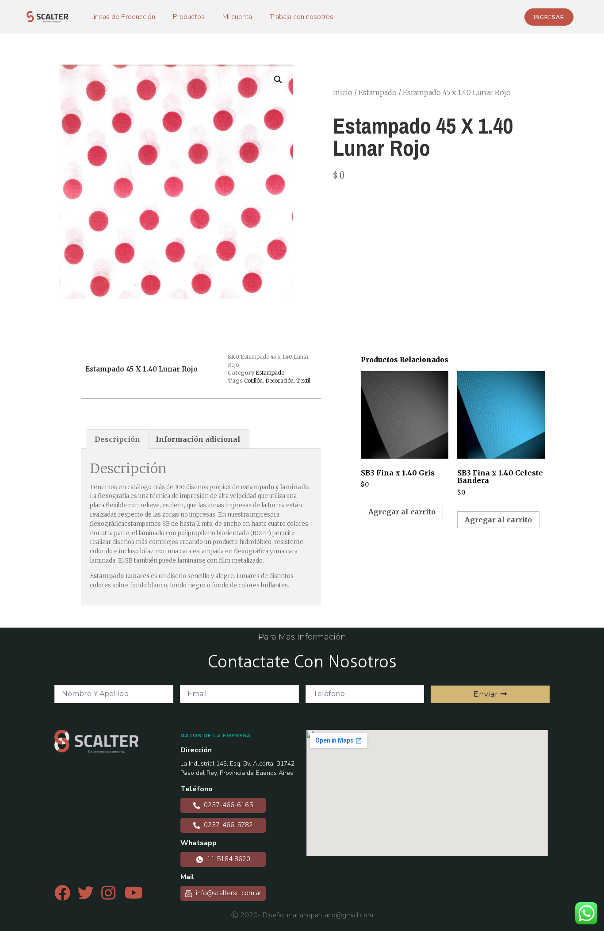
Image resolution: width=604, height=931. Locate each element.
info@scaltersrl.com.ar (227, 893)
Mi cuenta (237, 17)
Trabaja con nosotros (301, 17)
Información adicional (198, 439)
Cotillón (253, 380)
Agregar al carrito (402, 511)
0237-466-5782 (227, 824)
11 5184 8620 (227, 858)
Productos (189, 17)
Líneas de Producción (122, 17)
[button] (548, 17)
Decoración (279, 380)
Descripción (117, 439)
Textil (303, 380)
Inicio (342, 92)
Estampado (378, 92)
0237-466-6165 (227, 805)
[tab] (117, 439)
